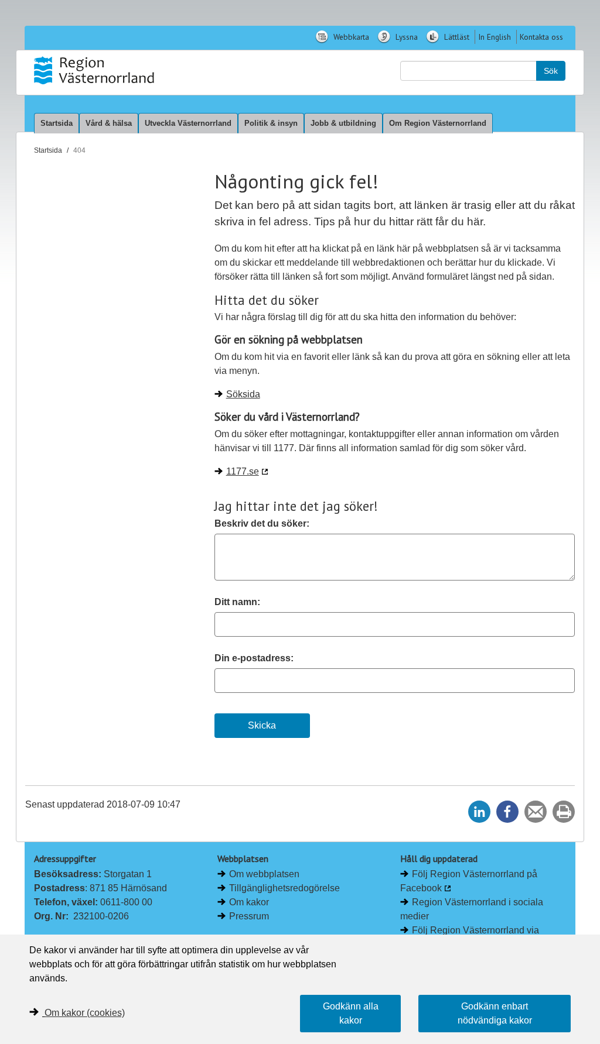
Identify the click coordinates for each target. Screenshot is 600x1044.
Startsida (56, 123)
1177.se (242, 471)
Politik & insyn (271, 123)
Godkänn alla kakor (351, 1013)
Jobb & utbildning (343, 123)
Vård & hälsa (109, 123)
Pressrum (249, 916)
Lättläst (455, 37)
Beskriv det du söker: (261, 523)
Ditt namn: (237, 602)
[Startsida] (94, 70)
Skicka (262, 725)
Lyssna (405, 37)
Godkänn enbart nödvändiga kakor (495, 1013)
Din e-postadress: (254, 658)
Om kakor (249, 902)
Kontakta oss (541, 37)
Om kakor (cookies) (85, 1013)
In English (494, 37)
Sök (551, 70)
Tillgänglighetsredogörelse (284, 888)
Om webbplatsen (264, 874)
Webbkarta (350, 37)
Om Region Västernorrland (437, 123)
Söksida (243, 394)
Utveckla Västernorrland (188, 123)
